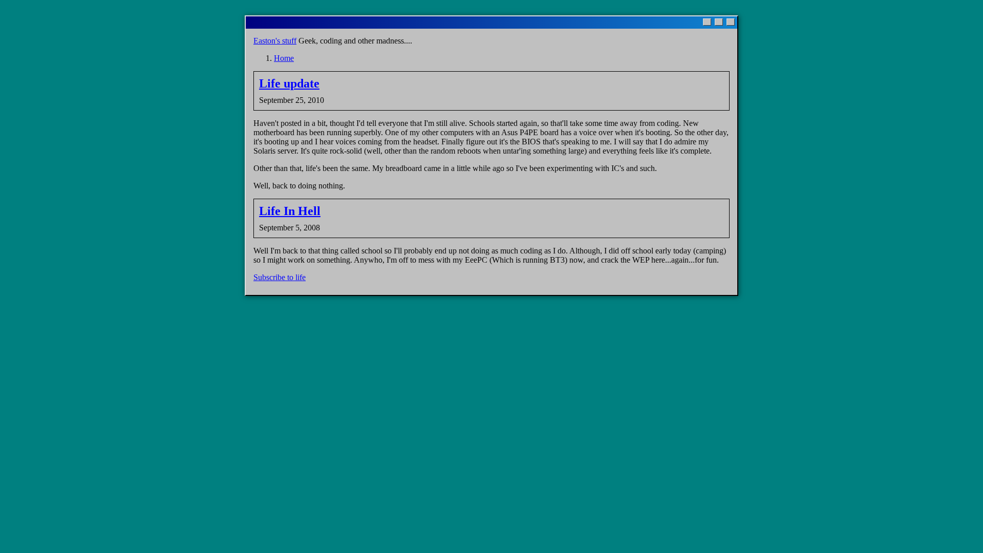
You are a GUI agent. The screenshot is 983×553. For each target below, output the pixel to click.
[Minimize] (707, 22)
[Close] (730, 22)
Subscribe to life (279, 277)
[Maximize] (719, 22)
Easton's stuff (274, 40)
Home (284, 58)
